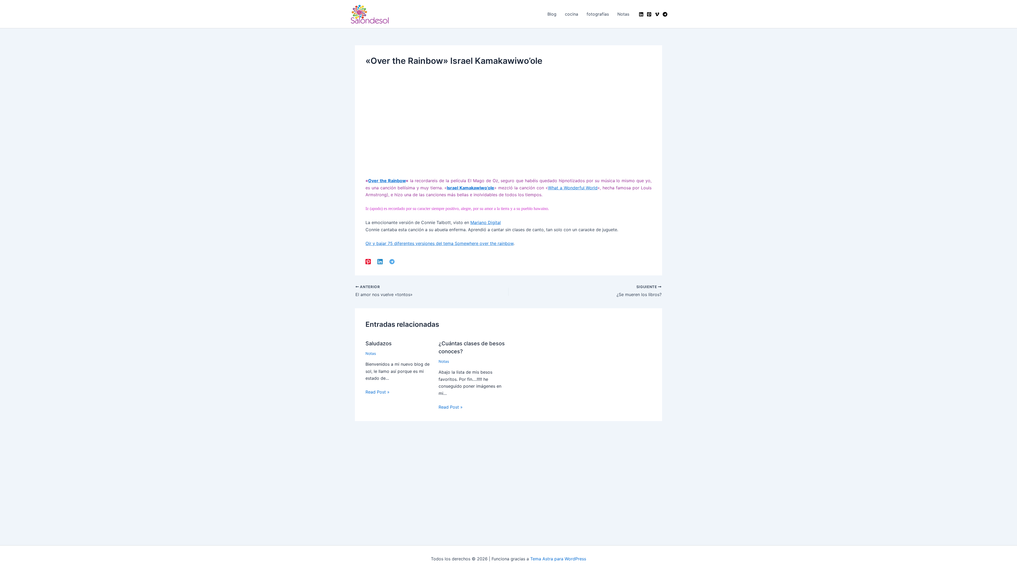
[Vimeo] (657, 14)
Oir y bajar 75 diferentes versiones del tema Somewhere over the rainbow (439, 243)
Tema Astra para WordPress (558, 558)
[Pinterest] (649, 14)
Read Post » (377, 392)
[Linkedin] (641, 14)
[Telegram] (665, 14)
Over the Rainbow (387, 180)
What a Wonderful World (573, 187)
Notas (370, 353)
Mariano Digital (485, 222)
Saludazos (378, 343)
